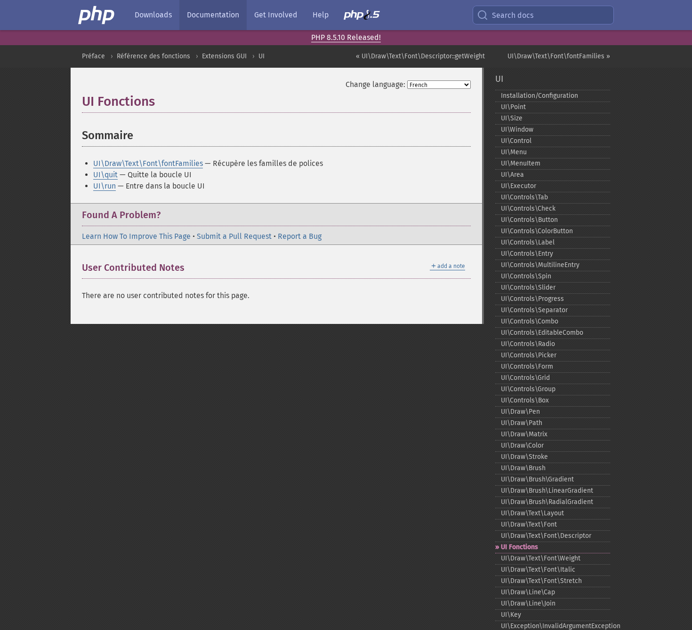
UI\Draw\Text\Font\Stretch (541, 581)
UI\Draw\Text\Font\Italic (538, 570)
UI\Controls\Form (527, 366)
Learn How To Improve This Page (136, 236)
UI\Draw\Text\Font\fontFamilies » (558, 56)
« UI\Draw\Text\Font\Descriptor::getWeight (420, 56)
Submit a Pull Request (234, 236)
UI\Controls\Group (528, 389)
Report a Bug (300, 236)
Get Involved (276, 14)
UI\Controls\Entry (527, 254)
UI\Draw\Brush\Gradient (537, 479)
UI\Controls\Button (529, 220)
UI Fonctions (519, 547)
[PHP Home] (97, 15)
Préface (93, 56)
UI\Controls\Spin (526, 276)
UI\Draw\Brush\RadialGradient (547, 502)
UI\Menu (514, 152)
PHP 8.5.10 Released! (346, 37)
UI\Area (512, 175)
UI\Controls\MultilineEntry (540, 265)
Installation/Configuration (539, 96)
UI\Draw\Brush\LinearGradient (547, 491)
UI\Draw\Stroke (524, 457)
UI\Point (513, 107)
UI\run (104, 185)
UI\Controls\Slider (528, 287)
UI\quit (105, 174)
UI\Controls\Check (528, 209)
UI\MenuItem (520, 163)
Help (321, 14)
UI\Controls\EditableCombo (542, 333)
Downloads (153, 14)
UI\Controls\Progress (532, 299)
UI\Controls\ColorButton (537, 231)
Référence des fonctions (153, 56)
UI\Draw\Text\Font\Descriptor (546, 536)
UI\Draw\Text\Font (529, 524)
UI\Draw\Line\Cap (528, 592)
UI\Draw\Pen (520, 412)
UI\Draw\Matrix (524, 434)
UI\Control (516, 141)
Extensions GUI (224, 56)
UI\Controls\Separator (534, 310)
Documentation (213, 14)
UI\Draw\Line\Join (528, 603)
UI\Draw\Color (522, 445)
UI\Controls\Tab (524, 197)
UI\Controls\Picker (528, 355)
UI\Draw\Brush (523, 468)
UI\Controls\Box (525, 400)
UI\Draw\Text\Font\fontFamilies (148, 163)
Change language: (375, 84)
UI (261, 56)
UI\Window (517, 130)
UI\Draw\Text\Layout (532, 513)
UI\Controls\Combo (529, 321)
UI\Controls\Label (528, 242)
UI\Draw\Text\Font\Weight (540, 558)
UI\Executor (518, 186)
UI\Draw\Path (521, 423)
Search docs (512, 15)
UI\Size (512, 118)
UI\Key (511, 615)
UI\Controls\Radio (528, 344)
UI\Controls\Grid (525, 378)
